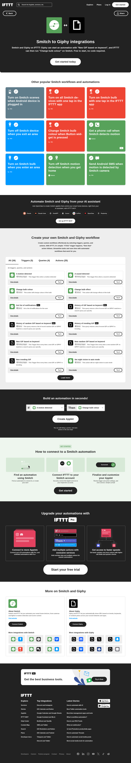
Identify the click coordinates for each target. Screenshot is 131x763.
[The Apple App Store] (104, 701)
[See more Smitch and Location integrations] (16, 639)
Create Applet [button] (65, 419)
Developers (25, 754)
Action (20, 292)
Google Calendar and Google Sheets (49, 713)
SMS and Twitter (42, 725)
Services (24, 705)
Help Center (25, 721)
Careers (33, 754)
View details (14, 282)
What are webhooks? (74, 725)
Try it (59, 282)
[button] (65, 490)
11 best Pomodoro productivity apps (79, 729)
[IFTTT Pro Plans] (38, 305)
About (68, 754)
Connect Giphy (78, 624)
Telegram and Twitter (44, 737)
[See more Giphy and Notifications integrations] (113, 639)
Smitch (43, 41)
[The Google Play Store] (104, 706)
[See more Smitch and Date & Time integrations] (35, 639)
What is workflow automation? (77, 717)
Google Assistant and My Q (46, 717)
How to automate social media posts (79, 737)
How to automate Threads (75, 733)
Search (23, 729)
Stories (23, 709)
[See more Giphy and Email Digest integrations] (77, 639)
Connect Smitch (17, 624)
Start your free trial (65, 569)
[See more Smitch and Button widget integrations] (16, 649)
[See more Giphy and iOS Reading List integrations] (113, 649)
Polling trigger (22, 276)
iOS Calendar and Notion (45, 709)
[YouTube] (93, 754)
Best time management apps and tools (80, 713)
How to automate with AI (75, 705)
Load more (65, 378)
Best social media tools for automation (80, 741)
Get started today (65, 61)
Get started (120, 5)
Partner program (43, 754)
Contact (54, 754)
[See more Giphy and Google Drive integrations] (95, 649)
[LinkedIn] (83, 754)
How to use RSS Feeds (74, 721)
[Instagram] (88, 754)
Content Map (25, 725)
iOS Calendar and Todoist (45, 733)
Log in (107, 5)
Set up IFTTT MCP (65, 221)
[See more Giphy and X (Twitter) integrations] (95, 639)
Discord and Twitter (43, 741)
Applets (23, 713)
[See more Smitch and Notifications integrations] (53, 649)
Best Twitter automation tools (76, 709)
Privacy (61, 754)
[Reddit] (108, 754)
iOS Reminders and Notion (46, 729)
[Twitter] (98, 754)
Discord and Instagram (44, 705)
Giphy (63, 41)
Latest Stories (73, 701)
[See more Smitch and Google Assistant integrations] (35, 649)
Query (20, 308)
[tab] (12, 260)
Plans (99, 5)
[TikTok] (103, 754)
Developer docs (26, 737)
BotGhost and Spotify (44, 721)
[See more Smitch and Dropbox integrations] (53, 639)
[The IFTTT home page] (7, 4)
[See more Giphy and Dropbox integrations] (77, 649)
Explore (90, 5)
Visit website (12, 618)
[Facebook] (78, 754)
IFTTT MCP (24, 717)
